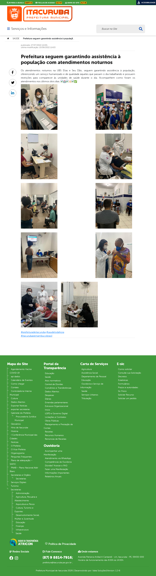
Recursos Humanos (54, 435)
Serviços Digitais (18, 482)
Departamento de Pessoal (94, 376)
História (14, 431)
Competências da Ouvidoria (58, 462)
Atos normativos (53, 380)
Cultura (14, 398)
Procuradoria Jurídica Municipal (25, 418)
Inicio (47, 410)
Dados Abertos (18, 402)
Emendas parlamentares (56, 402)
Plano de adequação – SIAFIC (21, 462)
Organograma (17, 453)
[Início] (8, 38)
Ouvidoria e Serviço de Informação (91, 386)
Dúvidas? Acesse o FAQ (56, 465)
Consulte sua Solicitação (129, 373)
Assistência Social (90, 373)
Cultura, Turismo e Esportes (24, 510)
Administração (22, 493)
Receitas (49, 432)
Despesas (49, 395)
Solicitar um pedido (127, 398)
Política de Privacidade (62, 543)
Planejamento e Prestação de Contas (58, 426)
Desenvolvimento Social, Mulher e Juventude (27, 517)
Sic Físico (122, 391)
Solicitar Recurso (126, 395)
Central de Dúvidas (54, 384)
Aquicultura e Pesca (25, 504)
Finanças (20, 526)
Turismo (15, 486)
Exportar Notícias (19, 406)
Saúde (18, 533)
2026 (70, 570)
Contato (15, 387)
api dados (15, 376)
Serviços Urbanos (90, 395)
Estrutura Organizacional (56, 406)
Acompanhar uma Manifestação (53, 453)
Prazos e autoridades (128, 387)
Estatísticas (123, 380)
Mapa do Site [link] (76, 3)
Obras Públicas (52, 421)
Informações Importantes (57, 473)
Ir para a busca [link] (20, 3)
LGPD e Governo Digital (56, 413)
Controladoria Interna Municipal (21, 393)
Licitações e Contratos (55, 417)
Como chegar (17, 384)
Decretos (122, 376)
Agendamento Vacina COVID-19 (21, 371)
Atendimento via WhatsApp (58, 458)
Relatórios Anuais (53, 476)
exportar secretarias (20, 409)
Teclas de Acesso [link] (49, 3)
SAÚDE (16, 38)
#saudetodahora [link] (55, 332)
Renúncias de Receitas (55, 439)
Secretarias (21, 479)
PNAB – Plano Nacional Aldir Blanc (24, 470)
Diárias (48, 399)
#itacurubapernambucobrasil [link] (36, 336)
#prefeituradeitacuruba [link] (33, 332)
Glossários (16, 424)
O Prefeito (16, 446)
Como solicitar (125, 369)
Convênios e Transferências (58, 388)
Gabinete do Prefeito (21, 413)
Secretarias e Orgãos (21, 475)
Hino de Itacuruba (19, 427)
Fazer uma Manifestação (56, 469)
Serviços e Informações (28, 29)
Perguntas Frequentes (21, 457)
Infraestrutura (22, 530)
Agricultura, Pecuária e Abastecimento (26, 499)
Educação (20, 522)
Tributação (86, 398)
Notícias (14, 442)
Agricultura (87, 369)
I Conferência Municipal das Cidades (23, 437)
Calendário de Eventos (22, 380)
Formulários (123, 384)
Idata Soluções (99, 570)
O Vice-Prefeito (18, 449)
